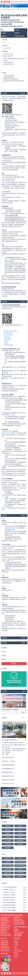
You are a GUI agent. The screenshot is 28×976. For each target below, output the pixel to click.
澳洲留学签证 (4, 919)
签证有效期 (4, 39)
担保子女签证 (4, 932)
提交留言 (14, 663)
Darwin (15, 954)
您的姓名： (4, 651)
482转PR (16, 929)
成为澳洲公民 (4, 924)
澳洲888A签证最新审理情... (8, 764)
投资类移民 (20, 844)
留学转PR (16, 930)
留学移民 (20, 836)
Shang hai (16, 955)
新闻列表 (20, 876)
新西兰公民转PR (18, 934)
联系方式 (16, 941)
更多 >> (24, 691)
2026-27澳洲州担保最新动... (10, 910)
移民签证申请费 (4, 944)
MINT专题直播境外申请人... (8, 768)
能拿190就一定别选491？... (10, 899)
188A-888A (24, 9)
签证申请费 (4, 45)
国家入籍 (8, 829)
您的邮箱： (4, 659)
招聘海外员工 (17, 917)
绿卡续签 (20, 829)
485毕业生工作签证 (5, 933)
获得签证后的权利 (19, 36)
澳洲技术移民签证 (5, 917)
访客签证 (20, 825)
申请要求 (3, 33)
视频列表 (8, 862)
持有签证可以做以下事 (7, 56)
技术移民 (8, 844)
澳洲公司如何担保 (18, 919)
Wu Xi (15, 957)
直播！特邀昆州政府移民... (8, 757)
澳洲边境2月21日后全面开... (8, 779)
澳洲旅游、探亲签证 (5, 925)
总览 (2, 29)
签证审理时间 (4, 945)
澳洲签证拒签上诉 (5, 929)
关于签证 (17, 29)
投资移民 (18, 9)
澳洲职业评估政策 (5, 949)
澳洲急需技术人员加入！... (8, 772)
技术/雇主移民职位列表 (20, 862)
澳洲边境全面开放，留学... (8, 776)
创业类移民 (7, 847)
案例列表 (8, 876)
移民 (13, 9)
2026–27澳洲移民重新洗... (9, 902)
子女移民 (20, 833)
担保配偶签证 (4, 930)
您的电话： (4, 655)
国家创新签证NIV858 (6, 935)
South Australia (17, 951)
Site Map (16, 944)
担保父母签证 (4, 922)
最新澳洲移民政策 (5, 947)
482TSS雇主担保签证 (19, 922)
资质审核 (16, 942)
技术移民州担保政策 (8, 865)
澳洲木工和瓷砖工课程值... (9, 907)
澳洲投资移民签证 (5, 920)
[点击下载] (14, 679)
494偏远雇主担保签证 (19, 924)
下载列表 (20, 858)
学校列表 (20, 869)
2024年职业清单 (5, 950)
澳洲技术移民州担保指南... (9, 905)
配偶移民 (8, 833)
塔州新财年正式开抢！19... (9, 889)
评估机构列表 (7, 869)
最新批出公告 (7, 872)
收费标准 (3, 36)
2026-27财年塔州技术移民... (10, 887)
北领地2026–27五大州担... (9, 892)
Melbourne (16, 949)
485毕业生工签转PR (19, 932)
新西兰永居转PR (18, 935)
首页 (10, 9)
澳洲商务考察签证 (5, 927)
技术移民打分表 (4, 941)
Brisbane (16, 952)
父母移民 (8, 836)
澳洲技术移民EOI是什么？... (10, 897)
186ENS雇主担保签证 (19, 920)
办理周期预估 (5, 51)
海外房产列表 (7, 858)
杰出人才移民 (7, 840)
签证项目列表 (20, 872)
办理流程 (17, 33)
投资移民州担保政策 (20, 865)
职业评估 (8, 825)
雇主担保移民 (20, 840)
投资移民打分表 (4, 942)
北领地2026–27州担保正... (9, 894)
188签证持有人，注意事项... (8, 761)
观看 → (24, 712)
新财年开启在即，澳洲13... (8, 783)
